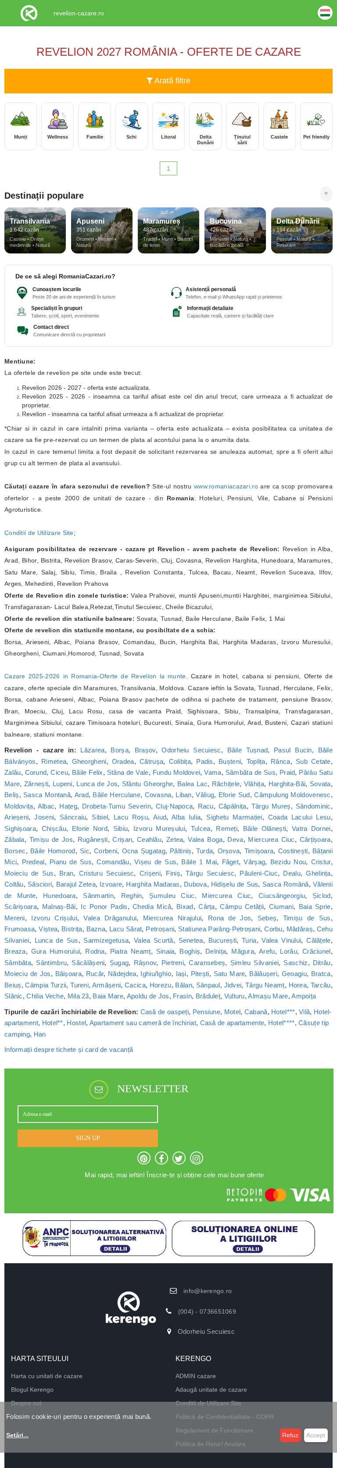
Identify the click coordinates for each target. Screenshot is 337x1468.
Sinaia (165, 951)
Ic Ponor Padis (104, 906)
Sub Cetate (313, 761)
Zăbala (14, 839)
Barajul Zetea (76, 884)
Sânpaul (208, 985)
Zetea (174, 839)
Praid (287, 772)
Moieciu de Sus (29, 873)
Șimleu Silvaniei (254, 962)
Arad (82, 794)
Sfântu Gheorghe (147, 783)
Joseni (44, 817)
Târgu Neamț (265, 985)
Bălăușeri (263, 973)
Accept (315, 1435)
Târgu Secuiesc (210, 873)
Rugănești (93, 839)
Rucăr (95, 973)
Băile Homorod (52, 851)
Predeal (33, 862)
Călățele (318, 940)
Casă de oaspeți (164, 1011)
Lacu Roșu (131, 817)
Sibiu (120, 828)
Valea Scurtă (153, 940)
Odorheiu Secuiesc (191, 750)
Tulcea (201, 828)
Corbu (273, 929)
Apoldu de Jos (148, 996)
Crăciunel (316, 951)
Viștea (48, 929)
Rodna (95, 951)
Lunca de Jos (97, 783)
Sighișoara (20, 828)
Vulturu (234, 996)
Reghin (131, 895)
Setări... (17, 1435)
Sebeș (267, 918)
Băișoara (68, 973)
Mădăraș (300, 929)
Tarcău (321, 985)
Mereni (14, 918)
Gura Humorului (55, 951)
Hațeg (68, 806)
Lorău (288, 951)
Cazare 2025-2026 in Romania (50, 676)
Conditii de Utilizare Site (39, 532)
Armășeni (106, 985)
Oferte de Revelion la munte (143, 676)
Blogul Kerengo (32, 1389)
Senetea (191, 940)
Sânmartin (98, 895)
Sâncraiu (73, 817)
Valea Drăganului (109, 918)
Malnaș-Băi (59, 906)
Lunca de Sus (57, 940)
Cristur (321, 862)
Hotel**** (281, 1022)
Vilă (304, 1011)
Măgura (242, 951)
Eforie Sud (234, 794)
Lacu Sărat (125, 929)
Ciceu (59, 772)
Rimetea (53, 761)
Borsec (15, 851)
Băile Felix (87, 772)
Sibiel (100, 817)
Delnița (215, 951)
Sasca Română (285, 884)
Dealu (292, 873)
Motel (232, 1011)
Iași (181, 973)
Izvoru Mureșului (159, 828)
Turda (204, 851)
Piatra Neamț (130, 951)
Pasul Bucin (293, 750)
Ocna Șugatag (143, 851)
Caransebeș (207, 962)
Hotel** (52, 1022)
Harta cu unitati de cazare (46, 1375)
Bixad (185, 906)
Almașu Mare (268, 996)
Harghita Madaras (152, 884)
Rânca (280, 761)
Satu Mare (229, 973)
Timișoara (259, 851)
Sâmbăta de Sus (251, 772)
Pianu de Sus (71, 862)
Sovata (320, 783)
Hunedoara (59, 895)
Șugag (119, 962)
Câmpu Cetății (242, 906)
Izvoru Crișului (54, 918)
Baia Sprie (315, 906)
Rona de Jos (229, 918)
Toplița (256, 761)
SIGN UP (88, 1138)
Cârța (206, 906)
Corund (36, 772)
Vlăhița (254, 783)
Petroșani (160, 929)
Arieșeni (16, 817)
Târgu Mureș (271, 806)
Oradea (123, 761)
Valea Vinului (281, 940)
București (222, 940)
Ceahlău (149, 839)
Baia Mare (108, 996)
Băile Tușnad (247, 750)
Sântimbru (51, 962)
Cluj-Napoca (174, 806)
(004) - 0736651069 (207, 1311)
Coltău (14, 884)
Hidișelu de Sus (234, 884)
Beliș (11, 794)
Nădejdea (122, 973)
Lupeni (62, 783)
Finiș (173, 873)
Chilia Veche (45, 996)
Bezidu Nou (288, 862)
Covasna (158, 794)
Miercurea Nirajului (172, 918)
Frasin (182, 996)
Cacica (135, 985)
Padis (204, 761)
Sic (85, 851)
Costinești (293, 851)
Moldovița (18, 806)
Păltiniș (180, 851)
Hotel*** (283, 1011)
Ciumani (281, 906)
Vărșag (254, 862)
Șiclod (321, 895)
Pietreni (172, 962)
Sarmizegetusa (106, 940)
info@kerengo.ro (207, 1290)
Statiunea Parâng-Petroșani (219, 929)
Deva (235, 839)
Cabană (256, 1011)
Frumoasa (19, 929)
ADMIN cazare (196, 1375)
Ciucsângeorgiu (281, 895)
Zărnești (36, 783)
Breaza (15, 951)
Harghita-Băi (287, 783)
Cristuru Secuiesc (106, 873)
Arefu (267, 951)
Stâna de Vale (128, 772)
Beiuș (13, 985)
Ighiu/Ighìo (155, 973)
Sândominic (313, 806)
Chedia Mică (152, 906)
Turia (249, 940)
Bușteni (230, 761)
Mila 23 (78, 996)
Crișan (122, 839)
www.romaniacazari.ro (226, 486)
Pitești (200, 973)
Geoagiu (294, 973)
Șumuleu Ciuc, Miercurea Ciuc (200, 895)
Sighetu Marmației (234, 817)
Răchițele (226, 783)
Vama (212, 772)
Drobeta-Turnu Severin (116, 806)
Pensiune (206, 1011)
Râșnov (145, 962)
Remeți (226, 828)
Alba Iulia (186, 817)
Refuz (290, 1435)
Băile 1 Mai (199, 862)
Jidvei (233, 985)
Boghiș (189, 951)
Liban (184, 794)
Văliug (205, 794)
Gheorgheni (89, 761)
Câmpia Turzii (45, 985)
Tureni (79, 985)
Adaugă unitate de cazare (211, 1389)
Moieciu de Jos (27, 973)
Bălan (183, 985)
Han (40, 1034)
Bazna (96, 929)
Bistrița (71, 929)
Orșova (229, 851)
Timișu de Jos (51, 839)
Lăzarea (92, 750)
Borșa (120, 750)
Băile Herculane (116, 794)
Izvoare (111, 884)
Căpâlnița (233, 806)
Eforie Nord (90, 828)
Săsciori (40, 884)
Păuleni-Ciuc (259, 873)
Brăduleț (208, 996)
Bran (66, 873)
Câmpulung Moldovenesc (292, 794)
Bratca (321, 973)
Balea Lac (192, 783)
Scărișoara (20, 906)
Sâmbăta (17, 962)
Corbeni (105, 851)
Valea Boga (205, 839)
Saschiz (295, 962)
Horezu (161, 985)
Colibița (180, 761)
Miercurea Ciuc (271, 839)
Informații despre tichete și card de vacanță (68, 1049)
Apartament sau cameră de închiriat (143, 1022)
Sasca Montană (47, 794)
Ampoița (303, 996)
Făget (230, 862)
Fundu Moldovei (177, 772)
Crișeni (150, 873)
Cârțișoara (315, 839)
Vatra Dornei (311, 828)
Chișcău (54, 828)
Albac (46, 806)
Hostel (76, 1022)
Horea (298, 985)
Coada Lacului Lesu (299, 817)
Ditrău (322, 962)
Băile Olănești (264, 828)
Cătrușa (151, 761)
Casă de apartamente (232, 1022)
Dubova (195, 884)
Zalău (12, 772)
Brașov (145, 750)
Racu (206, 806)
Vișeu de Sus (155, 862)
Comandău (113, 862)
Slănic (13, 996)
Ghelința (318, 873)
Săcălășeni (88, 962)
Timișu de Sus (307, 918)
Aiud (159, 817)
